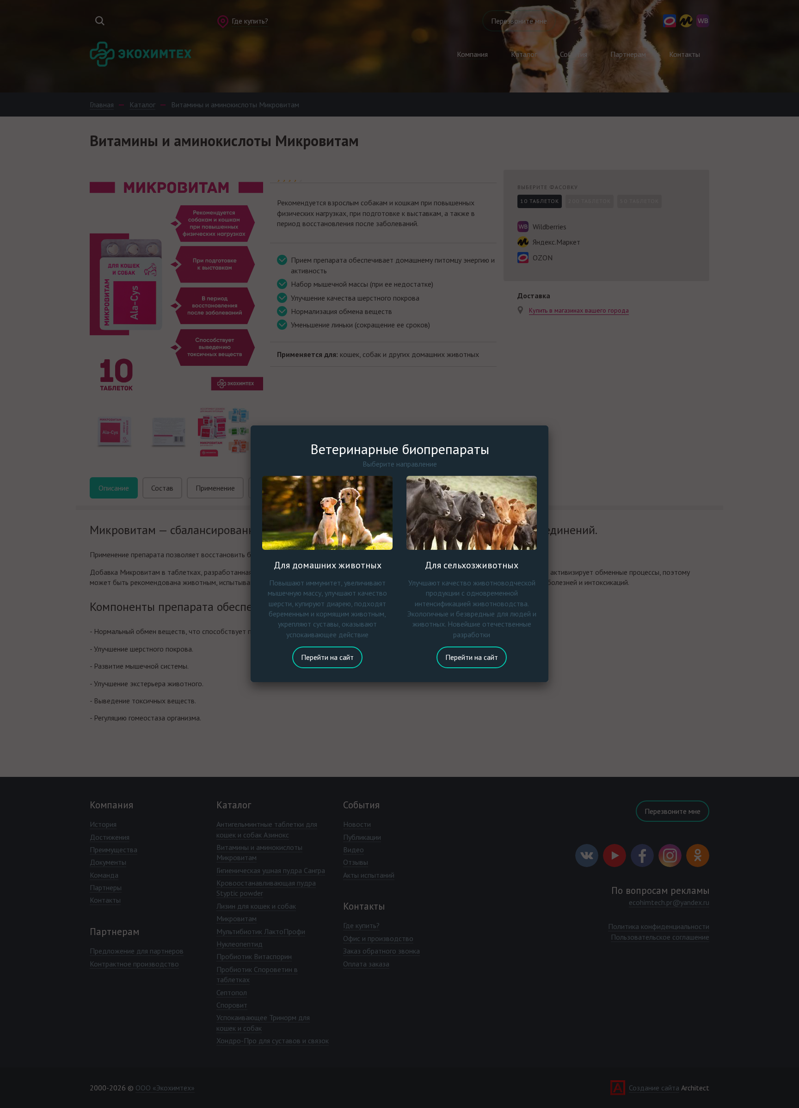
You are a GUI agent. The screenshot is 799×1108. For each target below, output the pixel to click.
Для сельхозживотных (471, 565)
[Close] (548, 425)
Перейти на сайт (327, 657)
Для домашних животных (327, 565)
